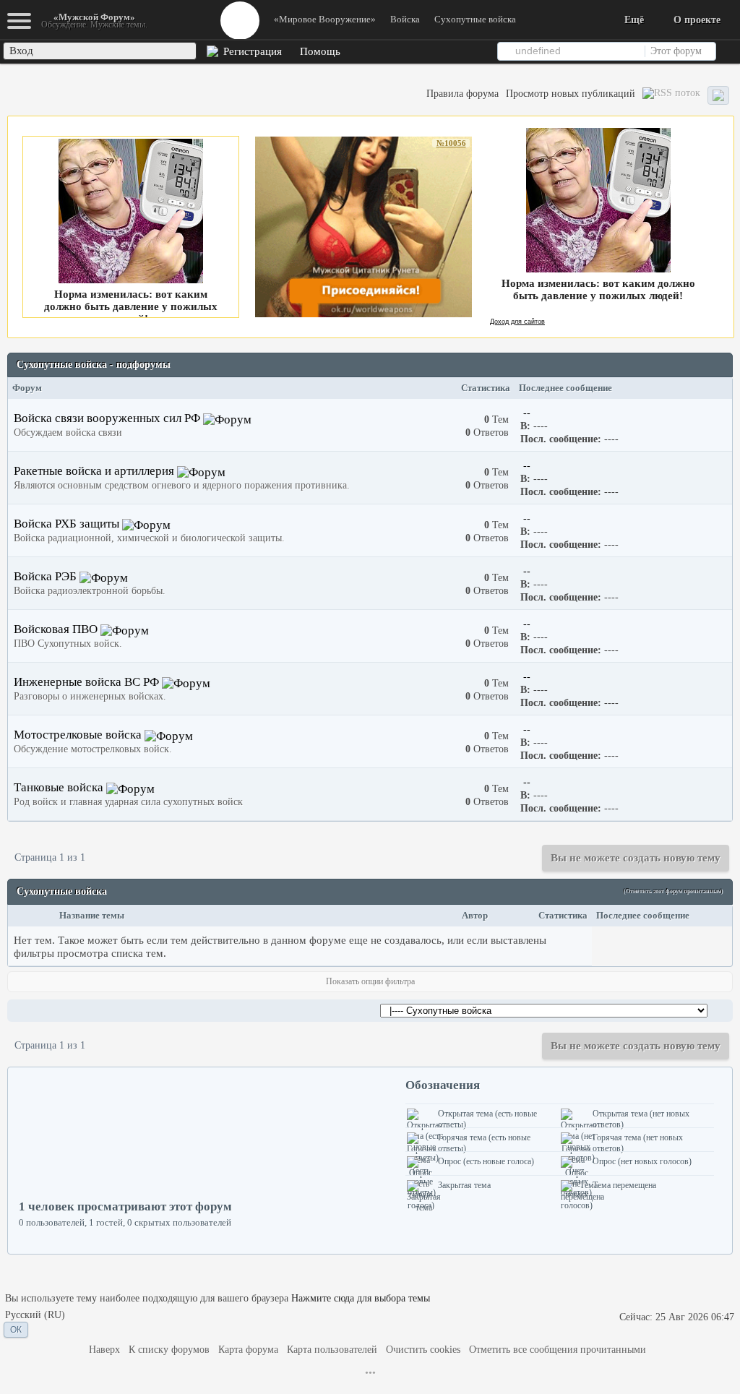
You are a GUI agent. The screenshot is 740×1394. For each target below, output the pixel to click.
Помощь (318, 51)
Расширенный (727, 50)
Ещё (634, 19)
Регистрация (251, 51)
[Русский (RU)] (35, 1315)
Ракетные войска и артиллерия (94, 471)
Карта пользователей (332, 1349)
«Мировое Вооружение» (325, 19)
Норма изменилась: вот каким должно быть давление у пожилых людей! (131, 306)
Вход (21, 50)
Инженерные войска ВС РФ (86, 682)
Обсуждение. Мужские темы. (94, 21)
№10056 (451, 143)
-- (526, 412)
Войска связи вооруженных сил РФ (107, 418)
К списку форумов (169, 1349)
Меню (239, 20)
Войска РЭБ (45, 576)
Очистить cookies (423, 1349)
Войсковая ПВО (56, 629)
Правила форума (462, 93)
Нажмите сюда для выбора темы (360, 1298)
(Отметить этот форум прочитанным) (673, 891)
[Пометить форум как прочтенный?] (227, 418)
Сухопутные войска (475, 19)
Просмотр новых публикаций (570, 93)
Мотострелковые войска (78, 734)
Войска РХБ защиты (68, 523)
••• (370, 1372)
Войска (405, 19)
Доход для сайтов (517, 321)
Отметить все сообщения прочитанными (557, 1349)
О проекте (697, 19)
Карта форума (248, 1349)
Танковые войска (58, 787)
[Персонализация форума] (718, 95)
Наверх (104, 1349)
